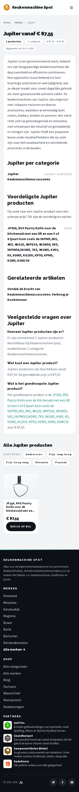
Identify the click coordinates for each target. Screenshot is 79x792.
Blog (6, 680)
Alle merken (12, 673)
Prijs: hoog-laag (17, 462)
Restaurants (12, 700)
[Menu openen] (71, 7)
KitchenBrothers (15, 643)
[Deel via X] (53, 782)
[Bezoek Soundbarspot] (7, 738)
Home (6, 22)
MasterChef (11, 693)
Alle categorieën (15, 666)
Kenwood (10, 596)
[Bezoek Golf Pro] (7, 725)
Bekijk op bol (20, 526)
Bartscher (10, 636)
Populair (61, 462)
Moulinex (9, 602)
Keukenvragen (13, 707)
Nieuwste (41, 462)
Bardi (7, 629)
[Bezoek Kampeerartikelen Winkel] (7, 751)
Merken (19, 22)
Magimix (9, 616)
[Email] (72, 782)
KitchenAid (11, 609)
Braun (7, 623)
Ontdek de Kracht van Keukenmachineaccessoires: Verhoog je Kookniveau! (37, 294)
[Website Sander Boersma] (21, 782)
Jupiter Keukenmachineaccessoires (24, 176)
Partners (9, 686)
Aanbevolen (34, 454)
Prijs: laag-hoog (60, 454)
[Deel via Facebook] (62, 782)
